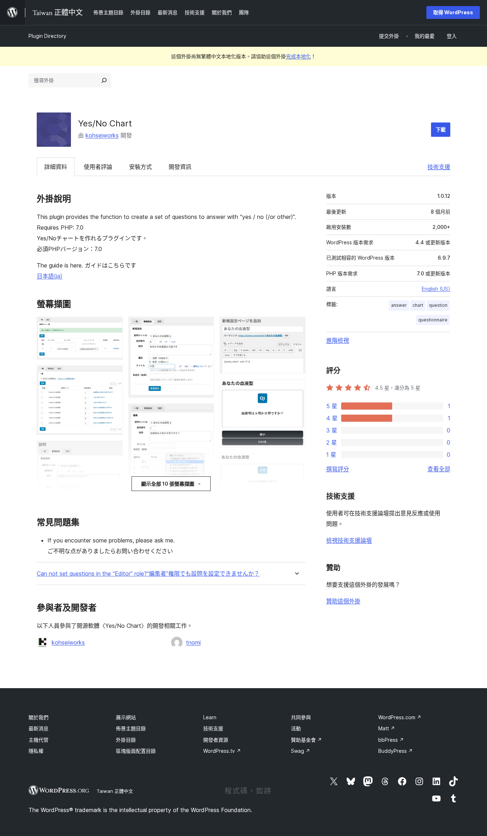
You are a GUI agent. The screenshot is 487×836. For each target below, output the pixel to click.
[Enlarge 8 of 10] (295, 388)
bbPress (391, 740)
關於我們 (38, 717)
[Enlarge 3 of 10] (113, 450)
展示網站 (126, 717)
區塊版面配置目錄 (136, 751)
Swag (300, 751)
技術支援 (438, 166)
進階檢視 (337, 340)
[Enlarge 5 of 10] (204, 413)
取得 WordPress (453, 12)
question (438, 305)
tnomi (193, 642)
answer (399, 305)
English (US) (436, 289)
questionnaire (432, 319)
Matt (386, 728)
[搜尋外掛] (104, 80)
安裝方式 (140, 166)
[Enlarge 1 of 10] (113, 326)
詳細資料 (55, 166)
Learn (209, 717)
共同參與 (301, 717)
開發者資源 (215, 740)
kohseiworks (102, 135)
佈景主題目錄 (131, 728)
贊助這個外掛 (343, 601)
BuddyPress (395, 751)
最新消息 (38, 728)
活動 (296, 728)
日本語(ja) (49, 276)
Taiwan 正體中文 (115, 791)
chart (417, 305)
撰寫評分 (337, 468)
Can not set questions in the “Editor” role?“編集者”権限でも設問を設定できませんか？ (148, 573)
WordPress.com (399, 717)
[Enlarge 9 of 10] (295, 462)
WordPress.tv (222, 751)
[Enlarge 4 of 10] (204, 326)
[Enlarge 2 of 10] (113, 375)
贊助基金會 (306, 740)
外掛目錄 (126, 740)
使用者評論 (98, 166)
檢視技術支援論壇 (349, 540)
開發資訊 (180, 166)
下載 (441, 129)
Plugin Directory (47, 36)
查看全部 (438, 468)
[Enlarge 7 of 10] (295, 326)
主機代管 (38, 740)
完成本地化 (298, 56)
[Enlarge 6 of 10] (204, 497)
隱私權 (36, 751)
